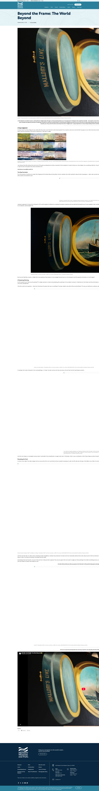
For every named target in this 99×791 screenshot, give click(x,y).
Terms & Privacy (42, 769)
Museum (19, 764)
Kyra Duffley (33, 22)
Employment (31, 769)
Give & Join (78, 4)
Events (56, 7)
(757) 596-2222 (58, 769)
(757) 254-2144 (60, 775)
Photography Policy (43, 771)
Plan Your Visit (70, 4)
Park (29, 764)
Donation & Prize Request (21, 772)
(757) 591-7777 (58, 772)
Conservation (31, 767)
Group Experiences (22, 769)
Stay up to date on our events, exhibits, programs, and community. (32, 777)
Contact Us (56, 780)
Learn (19, 767)
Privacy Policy (58, 789)
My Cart (78, 0)
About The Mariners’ (32, 771)
